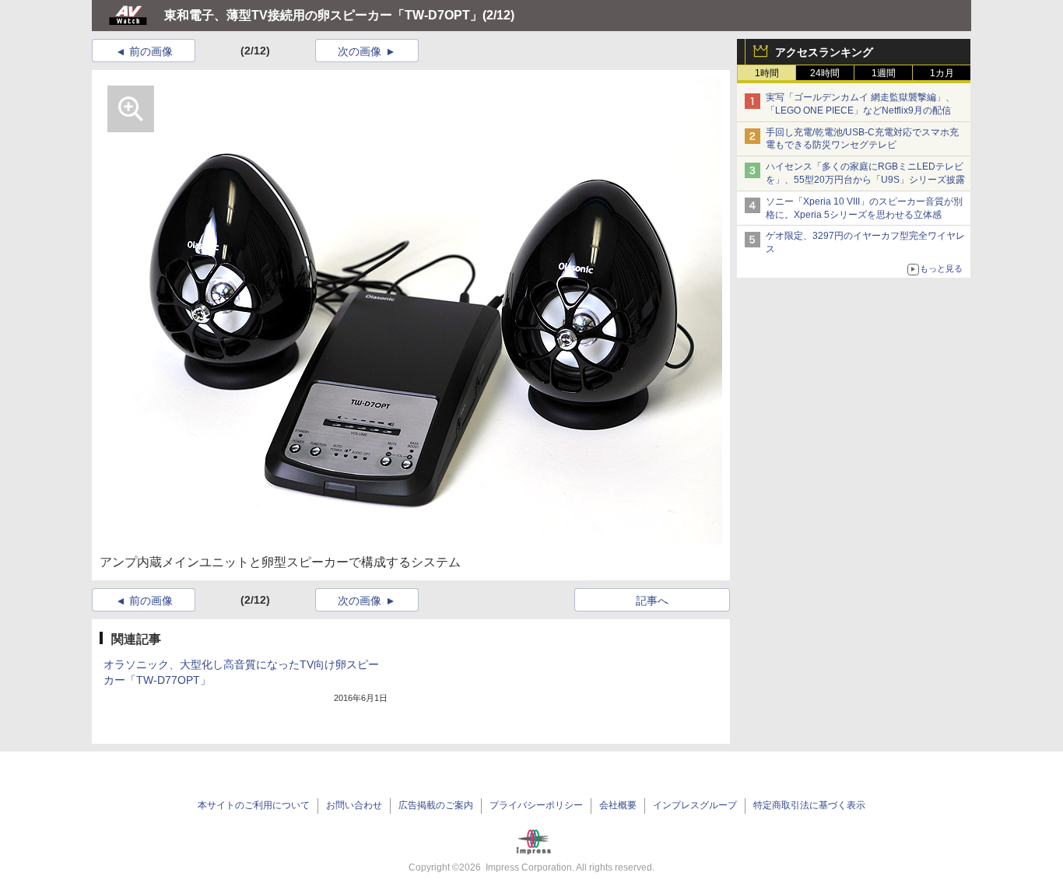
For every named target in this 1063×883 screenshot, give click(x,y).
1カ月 (942, 73)
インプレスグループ (695, 805)
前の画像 (151, 51)
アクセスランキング (824, 52)
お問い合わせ (354, 805)
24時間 (825, 73)
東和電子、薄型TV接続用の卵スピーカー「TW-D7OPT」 (323, 15)
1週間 (884, 73)
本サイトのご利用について (254, 805)
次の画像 (359, 51)
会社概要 (618, 805)
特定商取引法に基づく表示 (809, 805)
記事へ (652, 600)
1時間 (767, 73)
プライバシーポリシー (536, 805)
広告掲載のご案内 (435, 805)
